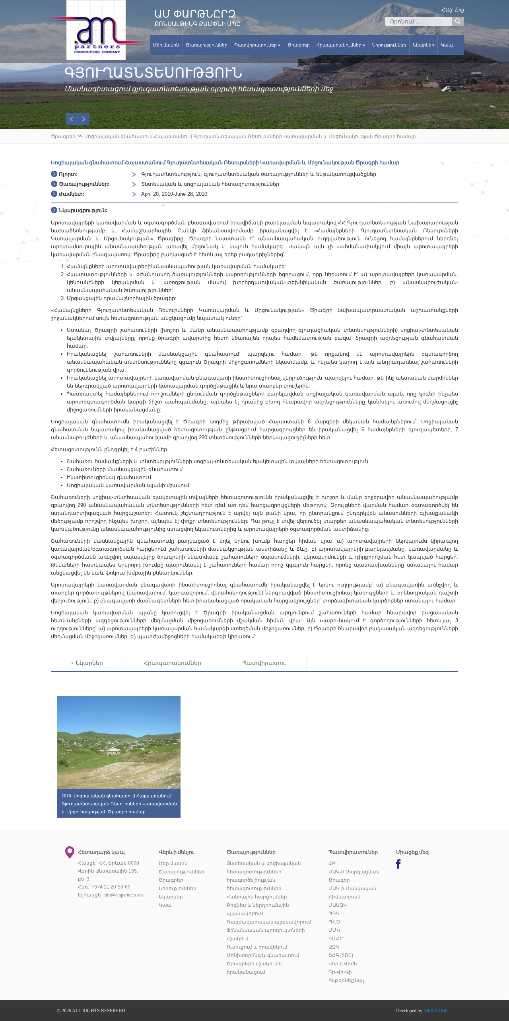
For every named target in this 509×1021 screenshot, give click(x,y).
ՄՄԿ (334, 930)
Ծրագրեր (299, 45)
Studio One (436, 1010)
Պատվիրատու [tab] (264, 663)
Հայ (446, 10)
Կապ (447, 45)
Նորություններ (389, 45)
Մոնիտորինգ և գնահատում (263, 955)
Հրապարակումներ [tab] (172, 663)
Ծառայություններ (206, 45)
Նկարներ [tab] (89, 663)
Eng (459, 10)
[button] (72, 119)
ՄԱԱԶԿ (337, 905)
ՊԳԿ (334, 913)
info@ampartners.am (123, 895)
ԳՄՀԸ (335, 938)
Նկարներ (423, 45)
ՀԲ (332, 863)
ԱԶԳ (333, 947)
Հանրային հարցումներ (257, 897)
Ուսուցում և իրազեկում (257, 947)
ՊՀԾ (334, 922)
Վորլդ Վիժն (342, 963)
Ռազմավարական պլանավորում (269, 922)
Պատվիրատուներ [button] (255, 45)
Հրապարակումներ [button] (339, 45)
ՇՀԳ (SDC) (340, 955)
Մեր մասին (166, 45)
